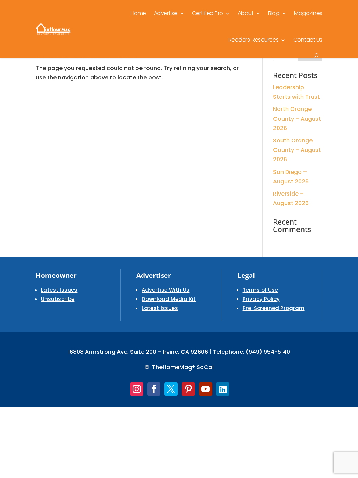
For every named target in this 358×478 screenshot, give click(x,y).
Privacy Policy (261, 299)
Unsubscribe (57, 299)
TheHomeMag (172, 367)
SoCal (204, 367)
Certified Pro (207, 13)
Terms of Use (260, 290)
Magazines (308, 13)
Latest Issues (59, 290)
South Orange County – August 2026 (297, 149)
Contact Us (307, 40)
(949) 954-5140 (268, 352)
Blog (273, 13)
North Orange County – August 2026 (297, 118)
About (246, 13)
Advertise (166, 13)
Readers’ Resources (254, 40)
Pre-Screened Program (274, 308)
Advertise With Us (165, 290)
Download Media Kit (169, 299)
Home (138, 13)
